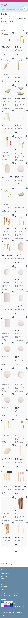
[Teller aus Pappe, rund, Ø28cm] (21, 175)
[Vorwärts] (16, 551)
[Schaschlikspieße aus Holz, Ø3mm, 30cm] (7, 534)
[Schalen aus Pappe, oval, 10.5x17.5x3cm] (21, 252)
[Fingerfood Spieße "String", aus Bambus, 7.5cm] (7, 227)
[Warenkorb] (21, 5)
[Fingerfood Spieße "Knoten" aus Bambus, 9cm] (7, 200)
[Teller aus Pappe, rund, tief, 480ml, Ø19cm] (7, 278)
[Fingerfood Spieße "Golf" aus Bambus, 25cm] (21, 227)
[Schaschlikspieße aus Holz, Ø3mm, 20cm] (21, 509)
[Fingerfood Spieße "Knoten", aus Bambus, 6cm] (7, 252)
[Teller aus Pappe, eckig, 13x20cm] (7, 329)
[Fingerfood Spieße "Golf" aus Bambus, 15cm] (21, 431)
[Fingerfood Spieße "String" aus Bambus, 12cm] (7, 148)
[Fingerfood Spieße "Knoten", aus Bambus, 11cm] (21, 149)
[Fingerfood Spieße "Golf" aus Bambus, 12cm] (7, 122)
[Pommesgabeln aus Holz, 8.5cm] (7, 482)
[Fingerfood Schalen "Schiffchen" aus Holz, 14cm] (7, 97)
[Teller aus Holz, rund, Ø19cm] (7, 457)
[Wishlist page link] (18, 5)
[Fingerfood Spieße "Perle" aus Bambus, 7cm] (21, 122)
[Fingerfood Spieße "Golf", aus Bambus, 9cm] (21, 45)
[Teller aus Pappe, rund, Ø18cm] (21, 354)
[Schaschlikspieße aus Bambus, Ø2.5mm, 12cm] (7, 70)
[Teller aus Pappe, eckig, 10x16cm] (21, 303)
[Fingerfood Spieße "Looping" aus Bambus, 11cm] (21, 71)
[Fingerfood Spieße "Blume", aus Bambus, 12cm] (7, 45)
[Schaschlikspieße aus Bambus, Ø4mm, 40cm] (21, 457)
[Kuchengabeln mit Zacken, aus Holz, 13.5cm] (21, 483)
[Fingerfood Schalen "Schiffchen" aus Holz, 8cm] (21, 97)
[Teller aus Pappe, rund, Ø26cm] (21, 329)
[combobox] (14, 10)
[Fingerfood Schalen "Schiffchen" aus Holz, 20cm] (21, 201)
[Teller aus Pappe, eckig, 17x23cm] (7, 303)
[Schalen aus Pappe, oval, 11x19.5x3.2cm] (7, 175)
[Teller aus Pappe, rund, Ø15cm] (7, 380)
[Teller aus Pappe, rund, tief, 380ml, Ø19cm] (21, 278)
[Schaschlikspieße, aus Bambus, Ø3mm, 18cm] (7, 431)
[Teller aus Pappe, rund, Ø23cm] (7, 354)
